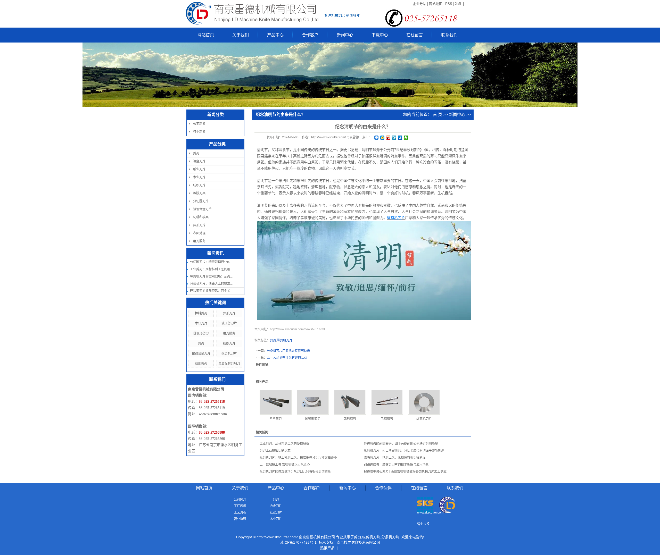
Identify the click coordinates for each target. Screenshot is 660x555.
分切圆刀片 (201, 201)
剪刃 (196, 153)
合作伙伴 (383, 488)
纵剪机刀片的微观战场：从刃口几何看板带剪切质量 (295, 471)
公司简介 (240, 499)
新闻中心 (345, 35)
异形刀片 (199, 225)
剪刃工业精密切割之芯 (275, 450)
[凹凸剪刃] (276, 402)
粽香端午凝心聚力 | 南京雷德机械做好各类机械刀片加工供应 (405, 471)
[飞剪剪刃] (387, 402)
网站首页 (205, 35)
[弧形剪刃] (350, 402)
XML (458, 4)
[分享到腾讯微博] (394, 138)
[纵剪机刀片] (424, 402)
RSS (448, 4)
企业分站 (419, 4)
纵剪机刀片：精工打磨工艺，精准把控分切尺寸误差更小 (298, 457)
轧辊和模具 (201, 217)
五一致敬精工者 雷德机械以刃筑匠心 (285, 464)
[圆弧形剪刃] (313, 402)
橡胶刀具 (199, 193)
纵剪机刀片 (229, 353)
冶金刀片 (199, 161)
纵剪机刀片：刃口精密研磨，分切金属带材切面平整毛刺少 (404, 450)
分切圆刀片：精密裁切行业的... (211, 262)
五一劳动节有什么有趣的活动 (287, 357)
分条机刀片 (390, 537)
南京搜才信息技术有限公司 (358, 542)
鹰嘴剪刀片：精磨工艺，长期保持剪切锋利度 (395, 457)
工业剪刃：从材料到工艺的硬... (211, 269)
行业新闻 (199, 132)
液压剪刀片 (229, 323)
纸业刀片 (199, 169)
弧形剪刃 (201, 363)
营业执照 (240, 519)
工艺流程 (240, 512)
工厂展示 (240, 506)
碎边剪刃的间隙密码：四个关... (211, 291)
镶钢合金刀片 (202, 209)
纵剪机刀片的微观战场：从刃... (211, 276)
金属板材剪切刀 (229, 363)
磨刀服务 (199, 241)
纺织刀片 (199, 185)
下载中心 (380, 35)
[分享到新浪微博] (388, 138)
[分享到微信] (406, 138)
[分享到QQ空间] (382, 138)
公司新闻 (199, 124)
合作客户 (310, 35)
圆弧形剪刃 (201, 333)
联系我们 (449, 35)
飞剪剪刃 (387, 419)
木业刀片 (199, 177)
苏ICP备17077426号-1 (298, 542)
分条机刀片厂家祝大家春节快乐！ (290, 351)
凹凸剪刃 (275, 419)
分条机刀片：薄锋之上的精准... (211, 283)
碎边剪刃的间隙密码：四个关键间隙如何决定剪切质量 (401, 443)
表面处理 (199, 233)
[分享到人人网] (400, 138)
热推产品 (327, 548)
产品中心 (275, 35)
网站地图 (435, 4)
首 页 (437, 114)
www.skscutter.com (213, 414)
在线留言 (414, 35)
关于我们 (240, 35)
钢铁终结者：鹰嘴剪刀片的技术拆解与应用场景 (396, 464)
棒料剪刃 (201, 313)
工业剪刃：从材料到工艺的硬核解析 (284, 443)
